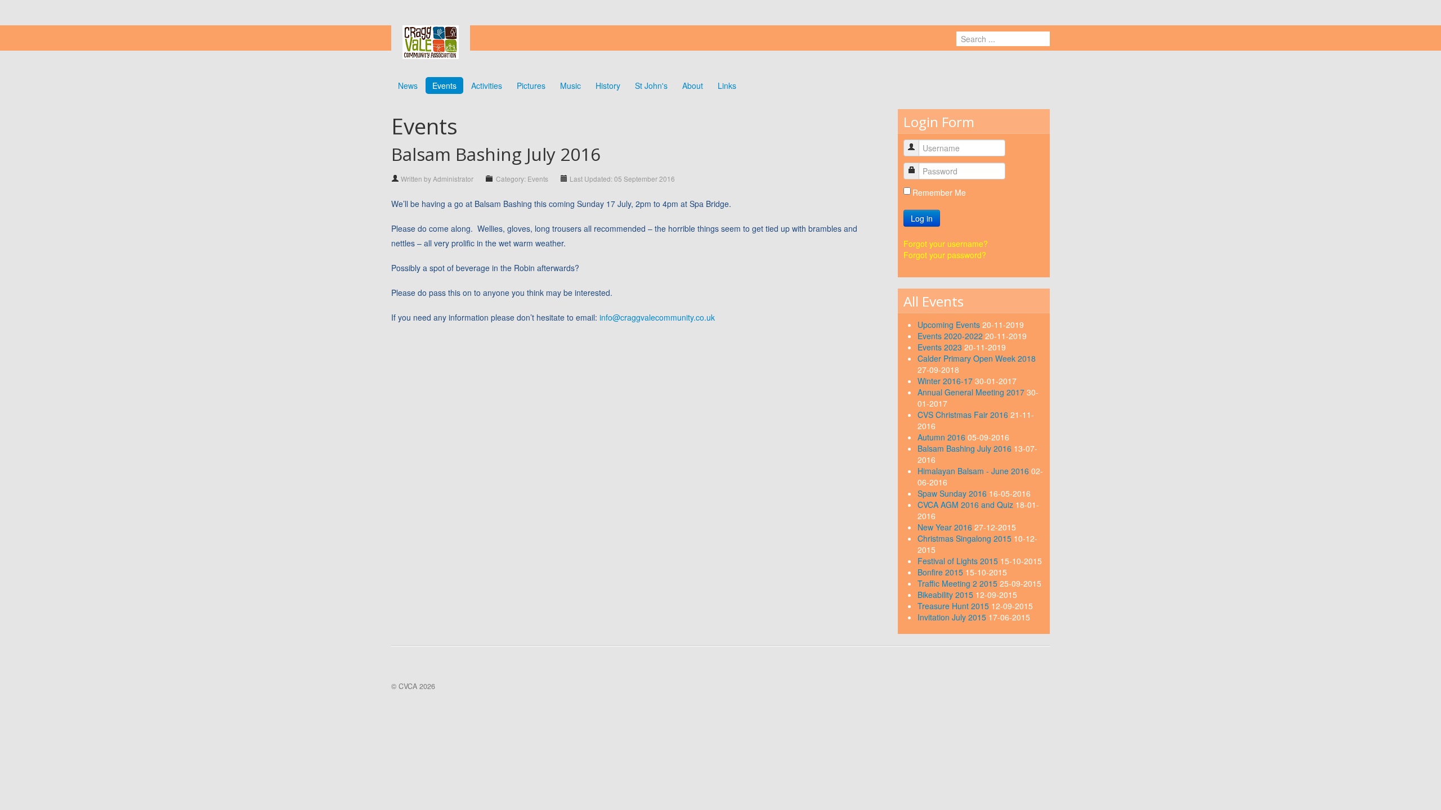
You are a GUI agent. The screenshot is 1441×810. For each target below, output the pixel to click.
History (608, 85)
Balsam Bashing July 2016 (966, 448)
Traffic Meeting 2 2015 (959, 583)
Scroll (1413, 782)
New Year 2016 (946, 527)
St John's (651, 85)
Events (444, 85)
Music (570, 85)
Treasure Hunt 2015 (954, 605)
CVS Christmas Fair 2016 (964, 414)
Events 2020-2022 (951, 335)
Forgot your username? (945, 243)
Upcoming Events (950, 324)
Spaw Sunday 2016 (953, 493)
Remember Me (939, 192)
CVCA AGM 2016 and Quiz (966, 504)
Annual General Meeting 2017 (972, 392)
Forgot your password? (944, 254)
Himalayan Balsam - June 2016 (974, 470)
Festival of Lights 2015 (959, 560)
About (692, 85)
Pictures (531, 85)
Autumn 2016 (943, 437)
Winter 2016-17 (946, 380)
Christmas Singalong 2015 (966, 538)
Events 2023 (941, 347)
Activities (486, 85)
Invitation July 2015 (953, 617)
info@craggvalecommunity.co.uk (657, 317)
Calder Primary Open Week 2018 (977, 358)
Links (727, 85)
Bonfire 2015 (941, 572)
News (408, 85)
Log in (922, 218)
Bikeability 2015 (946, 594)
